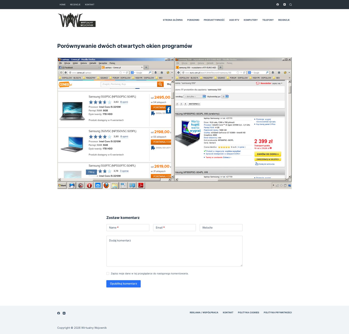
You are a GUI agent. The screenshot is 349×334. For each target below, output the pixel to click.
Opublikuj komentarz (123, 283)
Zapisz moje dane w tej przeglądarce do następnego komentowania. (149, 273)
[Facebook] (277, 4)
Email (160, 227)
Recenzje (75, 4)
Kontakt (89, 4)
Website (207, 227)
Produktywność (214, 20)
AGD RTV (234, 20)
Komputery (251, 20)
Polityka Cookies (248, 312)
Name (114, 227)
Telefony (268, 20)
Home (63, 4)
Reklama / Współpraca (204, 312)
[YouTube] (284, 4)
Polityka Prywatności (278, 312)
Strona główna (173, 20)
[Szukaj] (290, 4)
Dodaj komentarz (120, 240)
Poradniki (193, 20)
